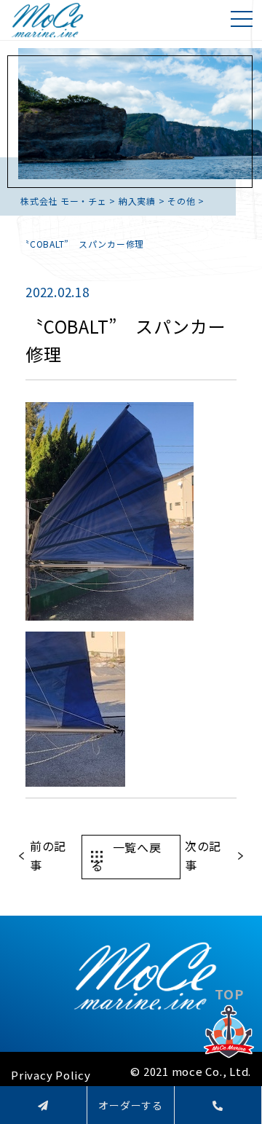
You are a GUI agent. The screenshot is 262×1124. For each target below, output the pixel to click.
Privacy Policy (51, 1074)
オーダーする (130, 1105)
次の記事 (203, 855)
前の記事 (48, 855)
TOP (229, 993)
